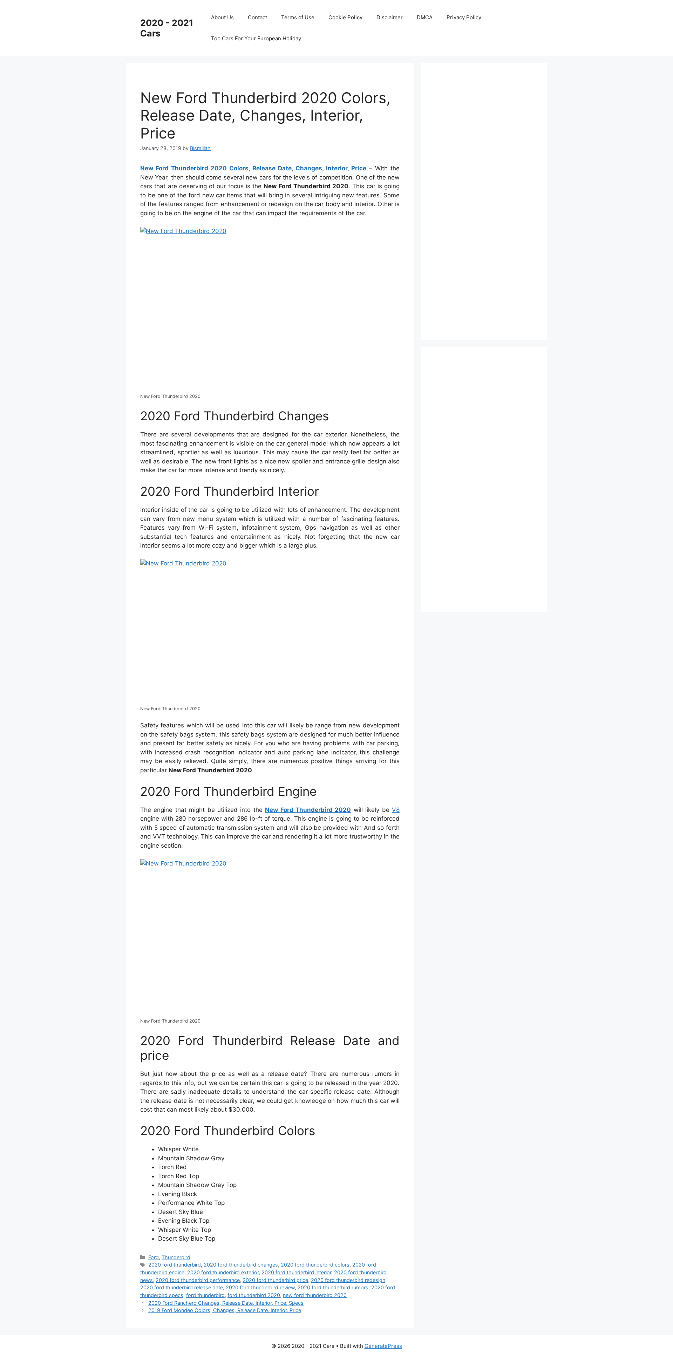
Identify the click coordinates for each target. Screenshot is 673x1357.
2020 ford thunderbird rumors (333, 1287)
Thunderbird (176, 1257)
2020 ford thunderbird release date (181, 1287)
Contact (257, 17)
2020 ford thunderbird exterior (223, 1272)
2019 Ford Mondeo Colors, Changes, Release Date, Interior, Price (224, 1310)
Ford (153, 1257)
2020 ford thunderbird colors (315, 1265)
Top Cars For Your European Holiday (256, 38)
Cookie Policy (345, 17)
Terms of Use (297, 17)
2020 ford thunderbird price (275, 1280)
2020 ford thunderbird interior (296, 1272)
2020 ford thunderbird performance (198, 1280)
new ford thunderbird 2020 (315, 1295)
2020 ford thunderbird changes (241, 1265)
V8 (396, 809)
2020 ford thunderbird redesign (348, 1280)
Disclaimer (389, 17)
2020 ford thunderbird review (260, 1287)
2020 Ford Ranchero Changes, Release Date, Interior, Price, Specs (226, 1303)
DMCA (425, 17)
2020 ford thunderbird (174, 1265)
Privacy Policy (464, 17)
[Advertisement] (487, 200)
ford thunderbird (205, 1295)
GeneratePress (383, 1346)
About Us (222, 17)
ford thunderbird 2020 (253, 1295)
